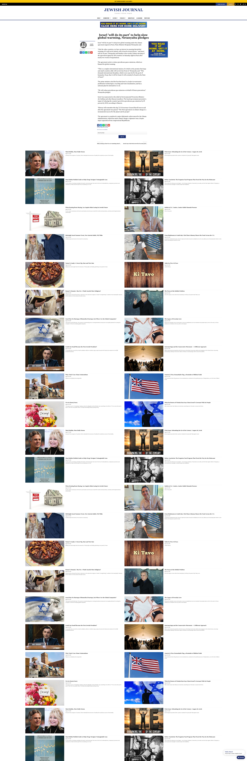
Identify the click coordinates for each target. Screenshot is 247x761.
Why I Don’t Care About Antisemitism (76, 374)
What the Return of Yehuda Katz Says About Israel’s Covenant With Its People (188, 402)
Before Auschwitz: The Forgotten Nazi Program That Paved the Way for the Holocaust (190, 179)
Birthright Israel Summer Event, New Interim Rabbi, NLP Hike (84, 235)
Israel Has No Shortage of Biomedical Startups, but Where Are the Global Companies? (90, 319)
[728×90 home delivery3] (123, 24)
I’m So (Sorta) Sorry (71, 402)
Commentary (106, 18)
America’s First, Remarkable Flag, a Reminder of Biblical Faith (183, 374)
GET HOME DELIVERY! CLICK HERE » (124, 1)
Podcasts (122, 18)
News (98, 18)
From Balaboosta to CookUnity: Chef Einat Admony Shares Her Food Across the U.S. (190, 235)
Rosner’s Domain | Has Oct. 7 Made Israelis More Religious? (83, 291)
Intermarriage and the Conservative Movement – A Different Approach (185, 347)
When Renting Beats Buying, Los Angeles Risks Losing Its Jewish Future (86, 207)
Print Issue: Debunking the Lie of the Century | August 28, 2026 (183, 152)
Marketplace (131, 18)
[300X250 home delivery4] (158, 49)
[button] (81, 52)
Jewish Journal (123, 10)
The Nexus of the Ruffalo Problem (175, 291)
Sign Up (122, 136)
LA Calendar (139, 18)
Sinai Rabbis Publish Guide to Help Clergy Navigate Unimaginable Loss (86, 179)
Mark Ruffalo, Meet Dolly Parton (75, 152)
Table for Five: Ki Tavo (171, 263)
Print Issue (147, 18)
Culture (115, 18)
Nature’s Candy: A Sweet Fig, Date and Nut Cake (79, 263)
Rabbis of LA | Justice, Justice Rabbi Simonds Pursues (181, 207)
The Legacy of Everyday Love (173, 319)
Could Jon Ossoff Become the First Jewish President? (81, 347)
